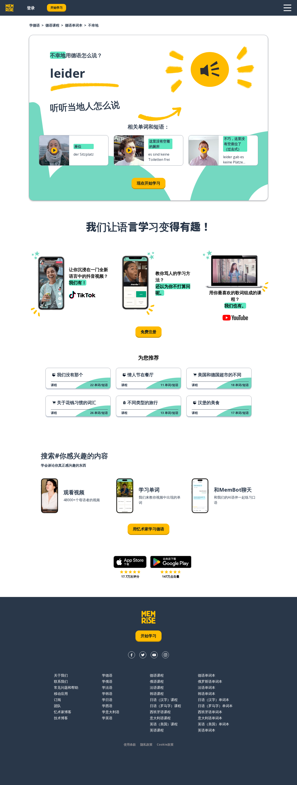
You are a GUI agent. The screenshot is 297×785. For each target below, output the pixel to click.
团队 (57, 705)
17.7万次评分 (130, 576)
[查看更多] (287, 8)
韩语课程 (157, 693)
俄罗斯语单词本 (210, 681)
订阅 (57, 699)
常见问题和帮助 (66, 687)
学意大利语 (110, 711)
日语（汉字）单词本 (213, 699)
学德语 (34, 25)
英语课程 (157, 730)
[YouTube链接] (154, 654)
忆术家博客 (62, 711)
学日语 (107, 699)
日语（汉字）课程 (164, 699)
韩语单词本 (206, 693)
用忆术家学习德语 (148, 528)
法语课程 (157, 687)
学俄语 (107, 681)
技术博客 (61, 718)
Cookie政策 (165, 744)
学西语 (107, 705)
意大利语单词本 (210, 718)
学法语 (107, 687)
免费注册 (148, 331)
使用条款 (130, 744)
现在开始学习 (148, 183)
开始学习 (56, 7)
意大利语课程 (160, 718)
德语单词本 (73, 25)
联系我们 (61, 681)
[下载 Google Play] (170, 562)
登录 (31, 7)
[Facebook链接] (131, 654)
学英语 (107, 718)
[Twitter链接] (142, 654)
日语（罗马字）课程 (165, 705)
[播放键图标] (54, 150)
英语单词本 (206, 730)
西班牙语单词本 (210, 711)
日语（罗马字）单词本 (215, 705)
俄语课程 (157, 681)
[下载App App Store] (130, 562)
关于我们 (61, 675)
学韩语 (107, 693)
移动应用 (61, 693)
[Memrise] (9, 8)
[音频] (210, 69)
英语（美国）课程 (164, 724)
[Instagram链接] (165, 654)
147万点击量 (170, 576)
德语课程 (52, 25)
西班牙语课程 (160, 711)
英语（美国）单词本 (213, 724)
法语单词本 (206, 687)
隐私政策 (146, 744)
